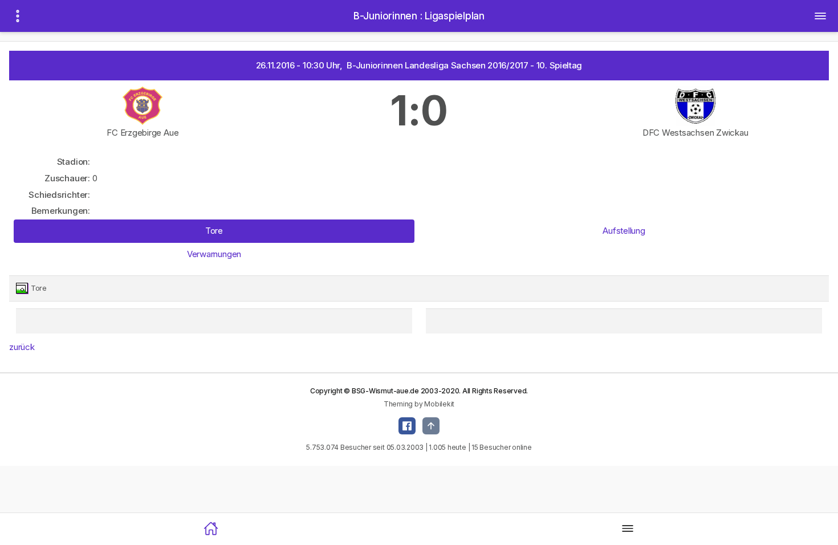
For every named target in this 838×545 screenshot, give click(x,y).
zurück (22, 346)
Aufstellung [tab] (624, 230)
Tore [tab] (214, 230)
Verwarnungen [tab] (214, 254)
